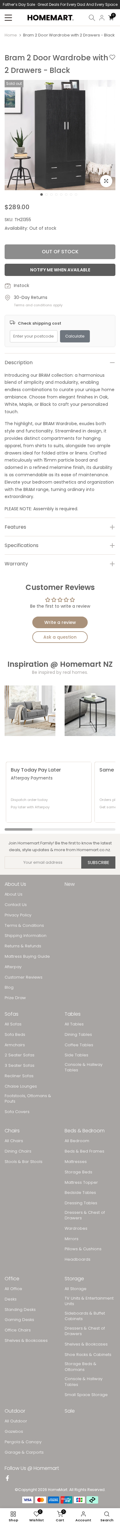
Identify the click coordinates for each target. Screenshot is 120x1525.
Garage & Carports (24, 1452)
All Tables (74, 1024)
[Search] (92, 17)
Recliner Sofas (19, 1076)
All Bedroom (77, 1141)
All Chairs (14, 1141)
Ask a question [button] (60, 637)
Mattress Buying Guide (27, 956)
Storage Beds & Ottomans (80, 1366)
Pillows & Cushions (83, 1249)
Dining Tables (78, 1034)
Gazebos (14, 1431)
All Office (13, 1289)
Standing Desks (20, 1309)
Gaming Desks (19, 1320)
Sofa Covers (17, 1112)
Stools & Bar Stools (23, 1162)
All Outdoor (16, 1421)
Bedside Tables (80, 1192)
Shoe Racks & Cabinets (88, 1354)
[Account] (101, 17)
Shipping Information (25, 935)
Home (11, 35)
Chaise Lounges (21, 1086)
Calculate (75, 336)
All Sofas (13, 1024)
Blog (9, 987)
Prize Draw (15, 998)
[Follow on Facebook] (7, 1478)
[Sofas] (30, 710)
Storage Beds (78, 1172)
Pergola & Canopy (23, 1442)
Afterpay (13, 967)
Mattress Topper (81, 1182)
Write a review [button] (60, 622)
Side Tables (76, 1055)
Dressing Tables (81, 1203)
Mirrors (71, 1239)
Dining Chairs (18, 1151)
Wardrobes (76, 1228)
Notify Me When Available (60, 270)
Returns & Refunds (23, 946)
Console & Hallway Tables (83, 1067)
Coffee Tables (79, 1045)
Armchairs (15, 1045)
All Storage (75, 1289)
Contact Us (16, 905)
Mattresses (76, 1162)
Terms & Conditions (24, 925)
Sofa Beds (15, 1034)
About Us (13, 894)
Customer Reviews (23, 977)
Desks (11, 1299)
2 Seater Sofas (19, 1055)
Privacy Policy (18, 915)
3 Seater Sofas (19, 1065)
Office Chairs (18, 1330)
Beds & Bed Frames (84, 1151)
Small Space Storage (86, 1395)
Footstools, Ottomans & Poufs (28, 1098)
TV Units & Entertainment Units (89, 1301)
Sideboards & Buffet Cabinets (85, 1316)
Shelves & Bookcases (26, 1340)
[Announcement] (60, 4)
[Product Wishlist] (112, 64)
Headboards (77, 1259)
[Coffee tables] (90, 710)
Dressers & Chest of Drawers (85, 1215)
